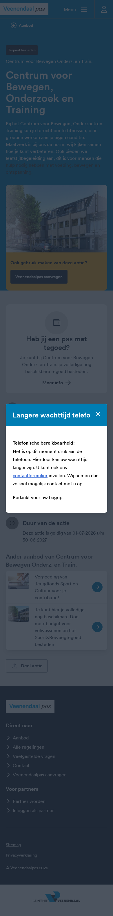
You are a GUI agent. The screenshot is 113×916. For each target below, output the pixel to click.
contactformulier (30, 475)
